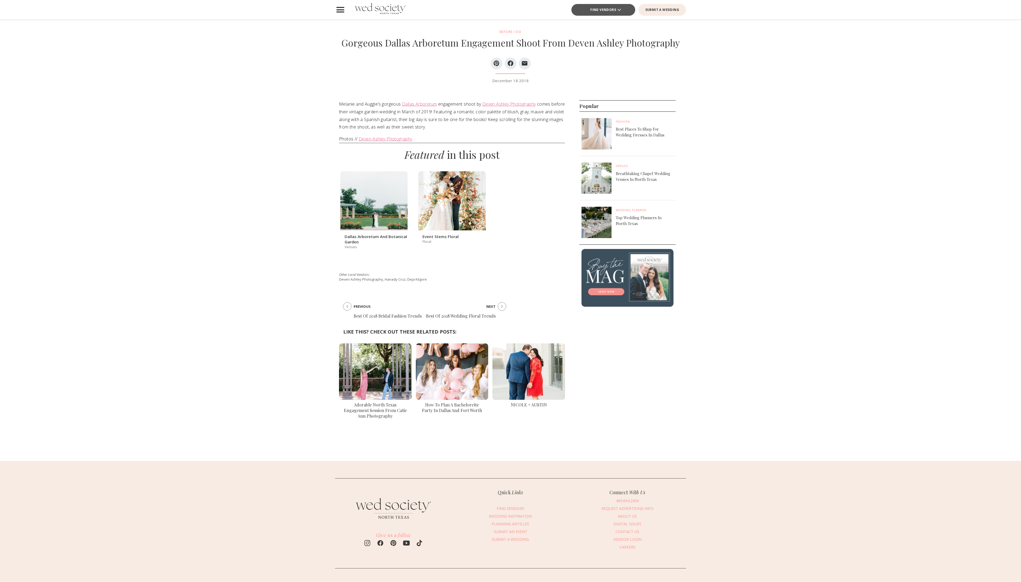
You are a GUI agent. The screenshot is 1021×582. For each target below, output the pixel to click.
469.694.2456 (627, 500)
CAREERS (627, 547)
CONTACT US (627, 531)
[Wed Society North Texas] (380, 10)
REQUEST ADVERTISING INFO (627, 508)
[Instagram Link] (367, 543)
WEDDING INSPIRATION (510, 516)
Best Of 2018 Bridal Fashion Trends (388, 316)
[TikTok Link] (419, 543)
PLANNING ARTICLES (510, 523)
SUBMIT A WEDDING (662, 9)
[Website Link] (393, 521)
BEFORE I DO (510, 32)
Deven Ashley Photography (509, 104)
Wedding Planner (631, 210)
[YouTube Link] (406, 543)
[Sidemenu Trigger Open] (340, 10)
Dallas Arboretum (419, 104)
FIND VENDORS (603, 9)
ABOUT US (627, 516)
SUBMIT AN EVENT (510, 531)
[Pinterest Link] (393, 543)
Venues (622, 166)
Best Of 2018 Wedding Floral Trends (461, 316)
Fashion (623, 121)
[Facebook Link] (380, 543)
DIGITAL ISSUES (627, 523)
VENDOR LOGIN (627, 539)
